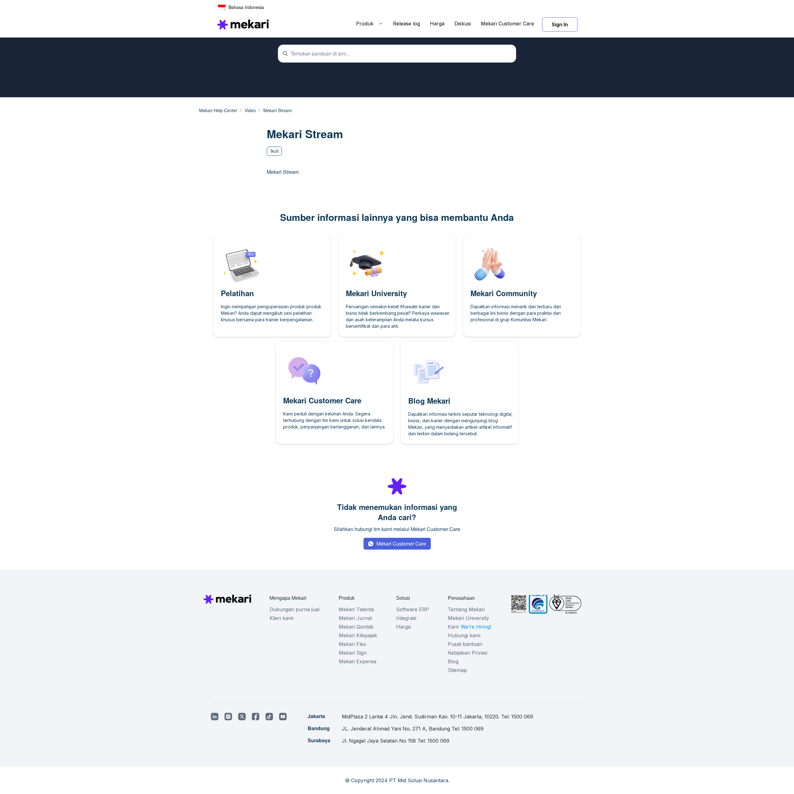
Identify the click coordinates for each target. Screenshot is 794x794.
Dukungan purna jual (294, 609)
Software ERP (412, 609)
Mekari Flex (352, 644)
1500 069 (522, 716)
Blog (453, 661)
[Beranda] (242, 24)
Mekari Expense (358, 661)
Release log (406, 23)
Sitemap (457, 670)
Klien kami (281, 618)
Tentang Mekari (466, 609)
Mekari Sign (353, 653)
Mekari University (468, 618)
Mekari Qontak (356, 627)
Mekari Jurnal (355, 618)
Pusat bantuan (465, 644)
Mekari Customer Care (507, 23)
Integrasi (406, 618)
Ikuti (274, 151)
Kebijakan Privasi (467, 653)
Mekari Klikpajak (358, 635)
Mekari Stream (283, 171)
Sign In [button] (560, 24)
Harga (437, 23)
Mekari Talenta (356, 609)
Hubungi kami (464, 635)
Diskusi (462, 23)
